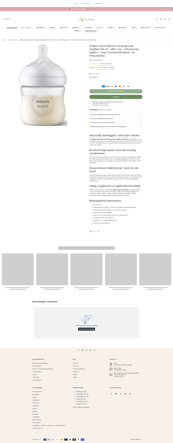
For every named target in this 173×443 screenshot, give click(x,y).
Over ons (75, 366)
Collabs (75, 377)
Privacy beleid (36, 366)
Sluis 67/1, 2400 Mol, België (123, 365)
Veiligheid (35, 406)
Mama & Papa (36, 420)
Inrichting (35, 414)
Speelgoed (35, 400)
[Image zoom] (43, 85)
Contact (75, 363)
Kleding (34, 411)
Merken (75, 374)
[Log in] (161, 19)
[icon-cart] (169, 19)
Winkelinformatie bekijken (100, 105)
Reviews (34, 374)
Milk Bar (138, 439)
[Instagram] (161, 9)
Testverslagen (36, 380)
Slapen (34, 397)
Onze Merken (36, 423)
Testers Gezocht (37, 428)
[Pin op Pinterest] (98, 231)
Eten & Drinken (37, 392)
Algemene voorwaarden (40, 363)
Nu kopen (116, 97)
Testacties (35, 377)
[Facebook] (159, 9)
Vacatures (76, 372)
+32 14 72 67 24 (119, 376)
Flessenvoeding (13, 40)
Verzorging (35, 394)
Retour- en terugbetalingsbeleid (42, 369)
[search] (157, 19)
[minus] (91, 81)
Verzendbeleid (36, 372)
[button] (115, 91)
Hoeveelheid (93, 77)
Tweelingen (36, 417)
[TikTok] (164, 9)
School (34, 408)
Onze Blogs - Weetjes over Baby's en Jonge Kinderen (49, 425)
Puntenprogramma (79, 369)
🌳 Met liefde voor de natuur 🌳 (79, 9)
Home (4, 40)
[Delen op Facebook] (95, 231)
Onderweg (35, 403)
